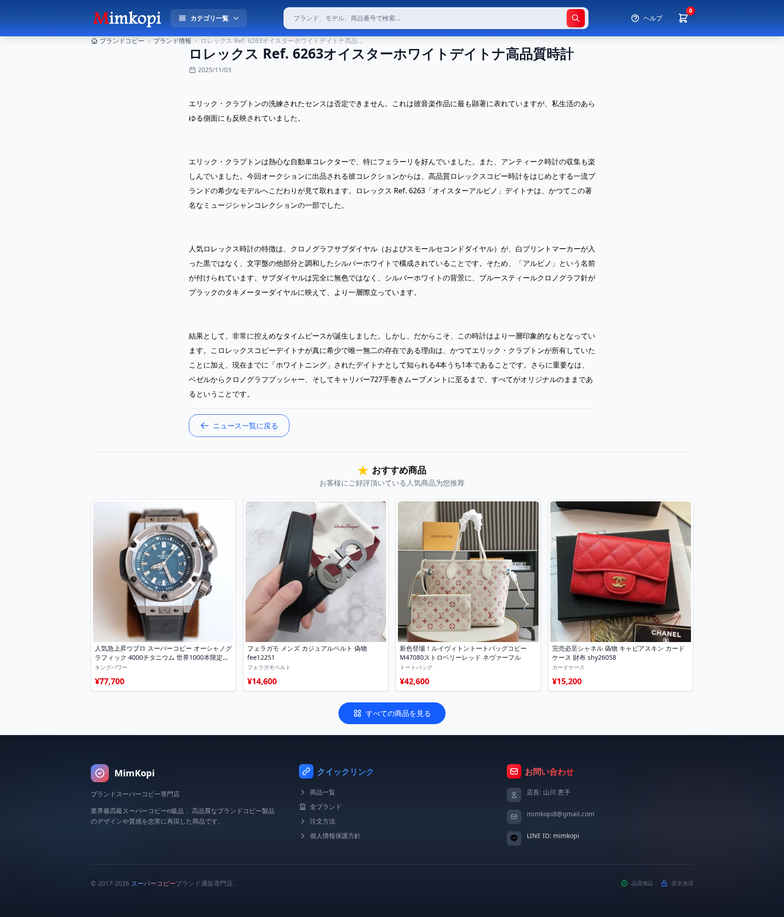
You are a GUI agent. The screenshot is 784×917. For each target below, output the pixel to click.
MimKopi (134, 773)
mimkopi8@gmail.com (560, 813)
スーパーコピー (153, 883)
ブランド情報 (172, 40)
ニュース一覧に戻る (245, 426)
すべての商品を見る (398, 713)
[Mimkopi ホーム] (127, 18)
